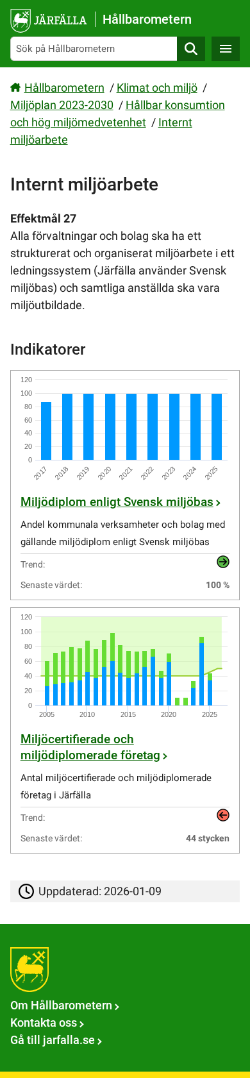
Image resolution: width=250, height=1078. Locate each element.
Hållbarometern (64, 87)
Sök (191, 49)
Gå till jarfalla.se (52, 1040)
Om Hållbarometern (61, 1005)
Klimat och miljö (157, 87)
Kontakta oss (43, 1022)
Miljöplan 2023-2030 (61, 105)
